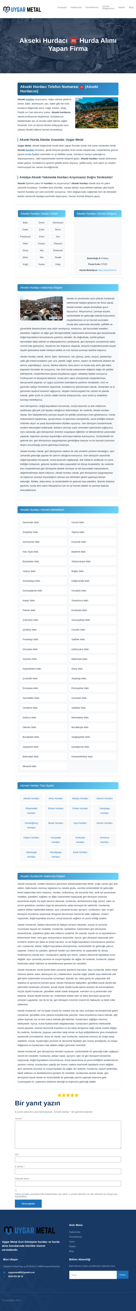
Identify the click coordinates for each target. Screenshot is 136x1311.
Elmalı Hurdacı (56, 808)
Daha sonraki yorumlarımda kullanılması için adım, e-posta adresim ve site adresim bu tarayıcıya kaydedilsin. (66, 1195)
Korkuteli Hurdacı (80, 839)
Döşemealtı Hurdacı (31, 810)
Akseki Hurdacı (31, 798)
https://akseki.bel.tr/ (107, 270)
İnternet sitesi (22, 1178)
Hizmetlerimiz (92, 7)
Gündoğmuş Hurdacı (31, 825)
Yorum (19, 1118)
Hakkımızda (76, 7)
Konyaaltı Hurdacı (56, 839)
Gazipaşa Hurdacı (105, 810)
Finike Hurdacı (80, 808)
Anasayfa (62, 7)
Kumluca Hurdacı (104, 839)
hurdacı (30, 99)
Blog (131, 7)
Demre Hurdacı (105, 798)
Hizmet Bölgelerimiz (108, 7)
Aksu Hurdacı (56, 798)
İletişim (121, 7)
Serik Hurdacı (80, 852)
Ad (17, 1154)
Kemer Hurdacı (105, 823)
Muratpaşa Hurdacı (55, 854)
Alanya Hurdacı (80, 798)
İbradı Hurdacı (55, 823)
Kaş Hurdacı (80, 823)
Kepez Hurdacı (31, 837)
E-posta (20, 1166)
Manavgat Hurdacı (31, 854)
